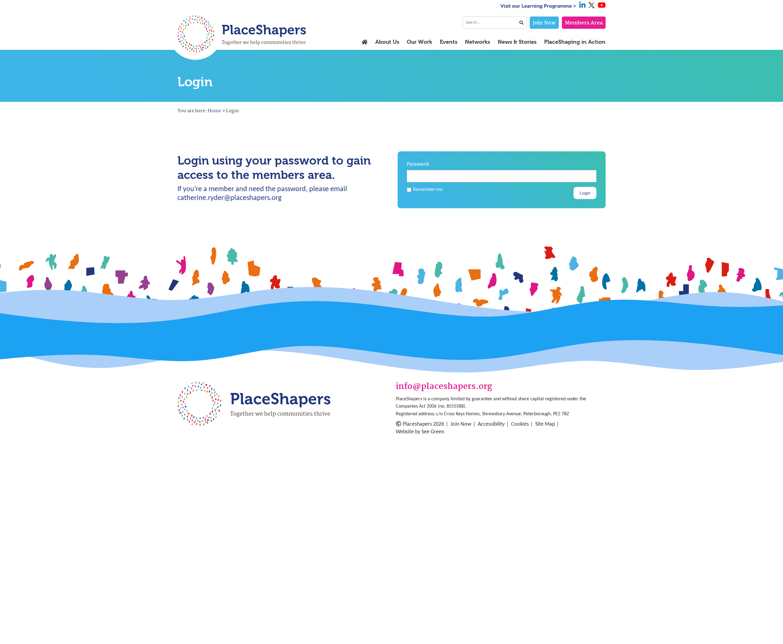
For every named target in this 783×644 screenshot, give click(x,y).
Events (448, 42)
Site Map (545, 424)
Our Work (419, 42)
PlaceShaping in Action (575, 42)
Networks (477, 42)
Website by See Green (420, 432)
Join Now (544, 23)
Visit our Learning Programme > (538, 6)
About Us (387, 42)
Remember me (428, 189)
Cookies (520, 424)
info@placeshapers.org (444, 387)
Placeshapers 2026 (423, 424)
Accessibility (491, 424)
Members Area (584, 23)
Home (214, 111)
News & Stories (517, 42)
